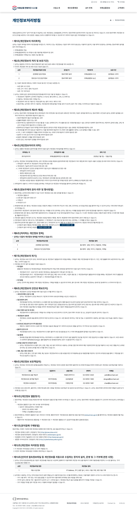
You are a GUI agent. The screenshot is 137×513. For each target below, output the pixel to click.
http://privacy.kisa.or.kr (49, 432)
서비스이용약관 (84, 503)
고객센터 (121, 8)
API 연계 (88, 8)
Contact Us (111, 503)
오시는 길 (121, 503)
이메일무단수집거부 (98, 503)
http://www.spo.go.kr (55, 437)
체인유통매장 (73, 8)
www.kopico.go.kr (54, 435)
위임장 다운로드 (44, 227)
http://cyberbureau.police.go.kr (51, 439)
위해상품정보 (105, 8)
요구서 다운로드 (67, 225)
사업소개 (56, 8)
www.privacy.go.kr (91, 415)
